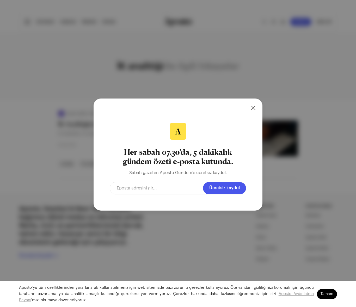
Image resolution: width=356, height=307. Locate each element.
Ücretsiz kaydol (224, 188)
